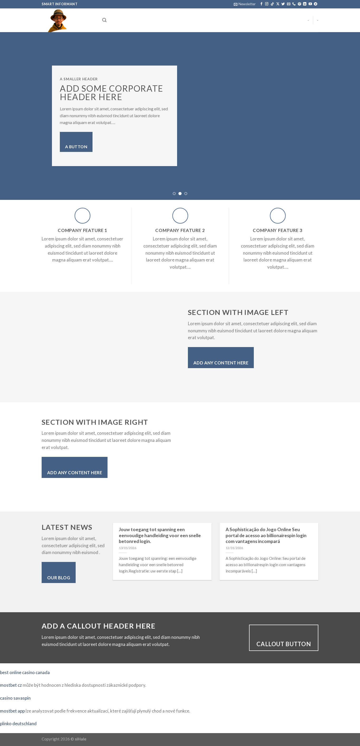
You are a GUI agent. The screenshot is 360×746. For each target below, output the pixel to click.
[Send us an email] (288, 4)
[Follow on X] (278, 4)
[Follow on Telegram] (315, 4)
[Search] (104, 20)
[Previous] (14, 115)
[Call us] (294, 4)
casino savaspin (15, 698)
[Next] (346, 115)
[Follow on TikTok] (272, 4)
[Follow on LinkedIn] (305, 4)
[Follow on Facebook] (261, 4)
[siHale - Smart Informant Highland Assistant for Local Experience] (68, 20)
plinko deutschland (18, 723)
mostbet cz (11, 685)
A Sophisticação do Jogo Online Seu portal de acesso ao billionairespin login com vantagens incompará (266, 535)
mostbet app (12, 711)
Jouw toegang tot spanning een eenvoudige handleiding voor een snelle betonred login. (160, 535)
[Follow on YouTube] (310, 4)
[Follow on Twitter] (283, 4)
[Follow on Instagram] (267, 4)
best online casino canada (25, 672)
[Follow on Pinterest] (299, 4)
